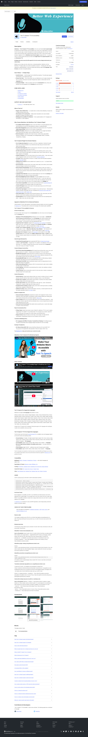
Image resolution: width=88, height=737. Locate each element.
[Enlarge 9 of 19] (38, 615)
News (5, 723)
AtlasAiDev (38, 711)
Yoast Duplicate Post (21, 471)
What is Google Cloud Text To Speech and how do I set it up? (26, 648)
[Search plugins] (15, 11)
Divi (36, 464)
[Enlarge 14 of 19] (51, 605)
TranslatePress (30, 460)
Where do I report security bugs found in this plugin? (24, 700)
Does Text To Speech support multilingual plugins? (23, 674)
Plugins (21, 725)
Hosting (5, 725)
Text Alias (21, 159)
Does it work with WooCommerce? (21, 645)
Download (64, 36)
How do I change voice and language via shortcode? (24, 696)
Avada (30, 464)
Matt (70, 723)
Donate (54, 725)
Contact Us (20, 104)
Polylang (34, 460)
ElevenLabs (35, 231)
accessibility (71, 66)
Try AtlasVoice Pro (17, 501)
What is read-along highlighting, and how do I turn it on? (25, 658)
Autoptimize (33, 466)
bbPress (70, 725)
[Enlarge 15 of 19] (51, 613)
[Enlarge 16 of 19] (51, 620)
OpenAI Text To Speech (40, 227)
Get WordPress (83, 1)
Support (72, 41)
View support (69, 48)
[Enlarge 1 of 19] (25, 597)
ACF (23, 468)
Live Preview (70, 36)
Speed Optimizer (45, 466)
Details (17, 41)
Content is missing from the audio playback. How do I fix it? (25, 680)
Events (54, 723)
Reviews (22, 41)
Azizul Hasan (24, 37)
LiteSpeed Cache (27, 466)
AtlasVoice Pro (20, 90)
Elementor (26, 464)
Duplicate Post (28, 471)
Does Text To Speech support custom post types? (24, 677)
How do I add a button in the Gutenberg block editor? (24, 687)
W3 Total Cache (38, 466)
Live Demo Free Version (22, 95)
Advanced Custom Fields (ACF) (45, 190)
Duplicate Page (34, 471)
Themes (21, 723)
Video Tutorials (21, 96)
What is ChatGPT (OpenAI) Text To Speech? (22, 652)
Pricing (19, 92)
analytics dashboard (41, 156)
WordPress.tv (39, 726)
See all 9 (72, 64)
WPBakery (34, 464)
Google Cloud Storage (45, 241)
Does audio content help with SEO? (21, 664)
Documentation (21, 98)
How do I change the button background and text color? (25, 693)
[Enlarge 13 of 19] (51, 597)
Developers (38, 725)
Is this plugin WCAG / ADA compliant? (21, 668)
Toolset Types (29, 191)
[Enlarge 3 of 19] (25, 615)
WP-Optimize (20, 466)
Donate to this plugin (60, 113)
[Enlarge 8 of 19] (38, 606)
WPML (21, 460)
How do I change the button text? (20, 690)
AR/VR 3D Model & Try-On (21, 511)
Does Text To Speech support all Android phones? (23, 639)
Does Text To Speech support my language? (22, 642)
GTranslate (25, 460)
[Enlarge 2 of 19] (25, 606)
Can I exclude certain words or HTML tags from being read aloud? (27, 684)
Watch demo (39, 297)
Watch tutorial (37, 256)
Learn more (42, 225)
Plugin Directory (6, 5)
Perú (14, 731)
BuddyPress (71, 726)
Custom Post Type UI (20, 191)
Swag (54, 726)
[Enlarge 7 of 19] (38, 597)
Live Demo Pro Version (22, 93)
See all (72, 92)
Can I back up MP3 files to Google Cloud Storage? (24, 661)
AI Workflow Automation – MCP (36, 509)
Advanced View (59, 73)
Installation (28, 41)
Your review (58, 92)
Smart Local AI (45, 509)
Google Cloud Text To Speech (39, 222)
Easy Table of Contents (42, 471)
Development (34, 41)
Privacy (5, 726)
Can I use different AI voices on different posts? (23, 671)
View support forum (59, 103)
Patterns (21, 726)
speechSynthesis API (48, 182)
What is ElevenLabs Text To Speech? (21, 655)
